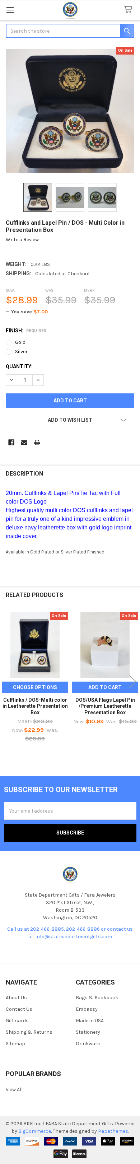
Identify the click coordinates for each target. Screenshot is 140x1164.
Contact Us (19, 1009)
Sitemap (15, 1044)
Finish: (26, 330)
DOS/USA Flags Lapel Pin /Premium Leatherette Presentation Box (105, 706)
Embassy (87, 1009)
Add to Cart (105, 687)
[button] (70, 420)
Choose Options (35, 687)
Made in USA (90, 1021)
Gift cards (17, 1021)
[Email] (24, 442)
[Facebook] (11, 442)
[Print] (37, 442)
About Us (16, 998)
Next (133, 682)
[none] (70, 111)
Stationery (88, 1032)
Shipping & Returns (29, 1032)
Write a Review (22, 240)
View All (14, 1089)
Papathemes (113, 1131)
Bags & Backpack (97, 998)
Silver (21, 352)
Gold (20, 342)
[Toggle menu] (10, 10)
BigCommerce (34, 1131)
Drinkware (88, 1044)
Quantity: (19, 366)
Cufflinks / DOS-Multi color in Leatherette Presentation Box (35, 706)
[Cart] (129, 10)
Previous (7, 682)
